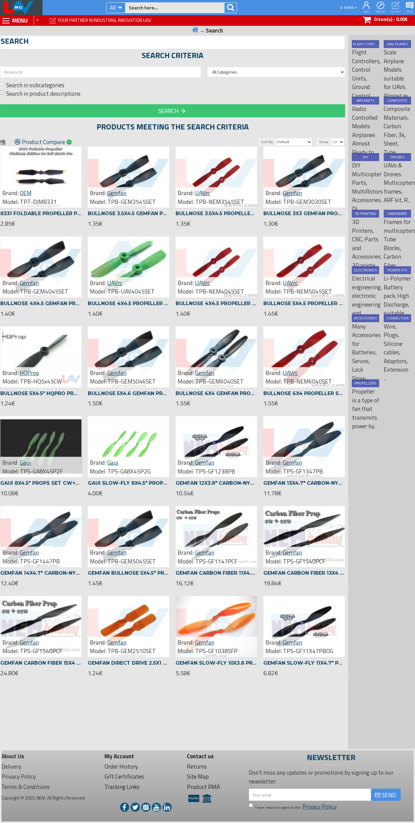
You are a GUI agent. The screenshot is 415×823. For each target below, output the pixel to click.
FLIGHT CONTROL (365, 44)
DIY (365, 157)
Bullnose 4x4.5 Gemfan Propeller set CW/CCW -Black (41, 303)
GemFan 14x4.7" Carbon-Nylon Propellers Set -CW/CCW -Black (41, 573)
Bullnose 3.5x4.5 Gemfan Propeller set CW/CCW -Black (128, 213)
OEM (26, 193)
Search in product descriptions (43, 93)
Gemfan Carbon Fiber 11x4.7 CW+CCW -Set (216, 573)
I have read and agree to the (296, 806)
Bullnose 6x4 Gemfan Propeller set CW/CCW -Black (216, 393)
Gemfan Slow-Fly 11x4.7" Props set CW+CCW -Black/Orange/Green (304, 663)
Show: (324, 142)
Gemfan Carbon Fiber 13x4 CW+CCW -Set (304, 573)
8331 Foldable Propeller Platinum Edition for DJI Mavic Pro (41, 213)
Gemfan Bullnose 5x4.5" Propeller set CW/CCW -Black (128, 573)
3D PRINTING (365, 213)
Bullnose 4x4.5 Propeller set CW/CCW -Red (216, 303)
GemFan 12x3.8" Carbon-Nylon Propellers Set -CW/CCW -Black (216, 483)
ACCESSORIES (365, 318)
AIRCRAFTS (365, 100)
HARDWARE (397, 213)
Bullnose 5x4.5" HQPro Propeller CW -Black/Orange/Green (41, 393)
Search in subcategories (35, 85)
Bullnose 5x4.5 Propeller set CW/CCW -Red (304, 303)
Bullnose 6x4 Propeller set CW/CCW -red (304, 393)
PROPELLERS (365, 383)
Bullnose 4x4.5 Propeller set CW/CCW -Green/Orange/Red (128, 303)
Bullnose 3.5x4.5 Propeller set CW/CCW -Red (216, 213)
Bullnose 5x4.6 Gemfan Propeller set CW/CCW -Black (128, 393)
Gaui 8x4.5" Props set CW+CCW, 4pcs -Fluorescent (41, 483)
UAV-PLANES (397, 44)
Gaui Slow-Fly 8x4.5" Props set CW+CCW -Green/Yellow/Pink (128, 483)
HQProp (29, 373)
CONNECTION (397, 318)
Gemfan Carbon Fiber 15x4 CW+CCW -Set (41, 663)
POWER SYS (397, 270)
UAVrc (202, 193)
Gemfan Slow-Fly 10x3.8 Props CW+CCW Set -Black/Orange (216, 663)
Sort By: (267, 142)
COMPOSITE (397, 100)
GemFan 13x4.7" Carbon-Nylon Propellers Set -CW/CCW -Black (304, 483)
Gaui (25, 462)
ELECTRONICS (365, 270)
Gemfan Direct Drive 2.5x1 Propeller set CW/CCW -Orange (128, 663)
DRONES (397, 157)
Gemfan (116, 193)
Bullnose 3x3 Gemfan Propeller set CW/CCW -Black (304, 213)
